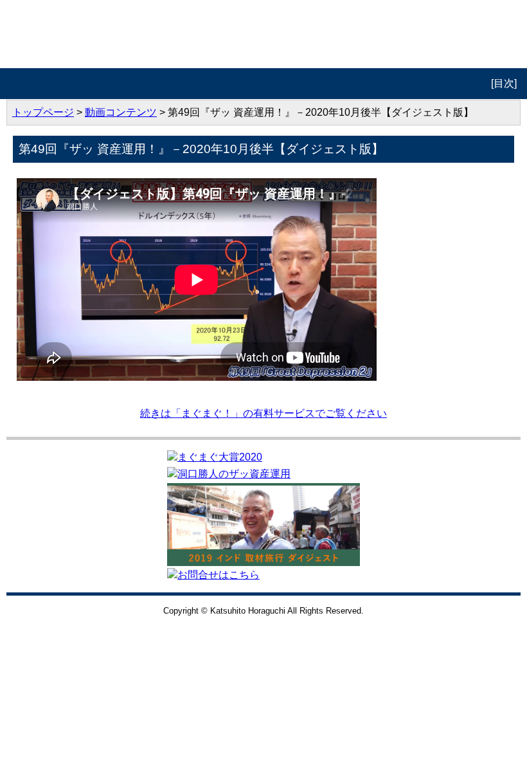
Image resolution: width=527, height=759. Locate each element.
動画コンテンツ (121, 112)
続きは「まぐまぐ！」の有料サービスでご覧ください (263, 413)
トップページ (43, 112)
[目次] (504, 83)
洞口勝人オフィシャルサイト (263, 34)
